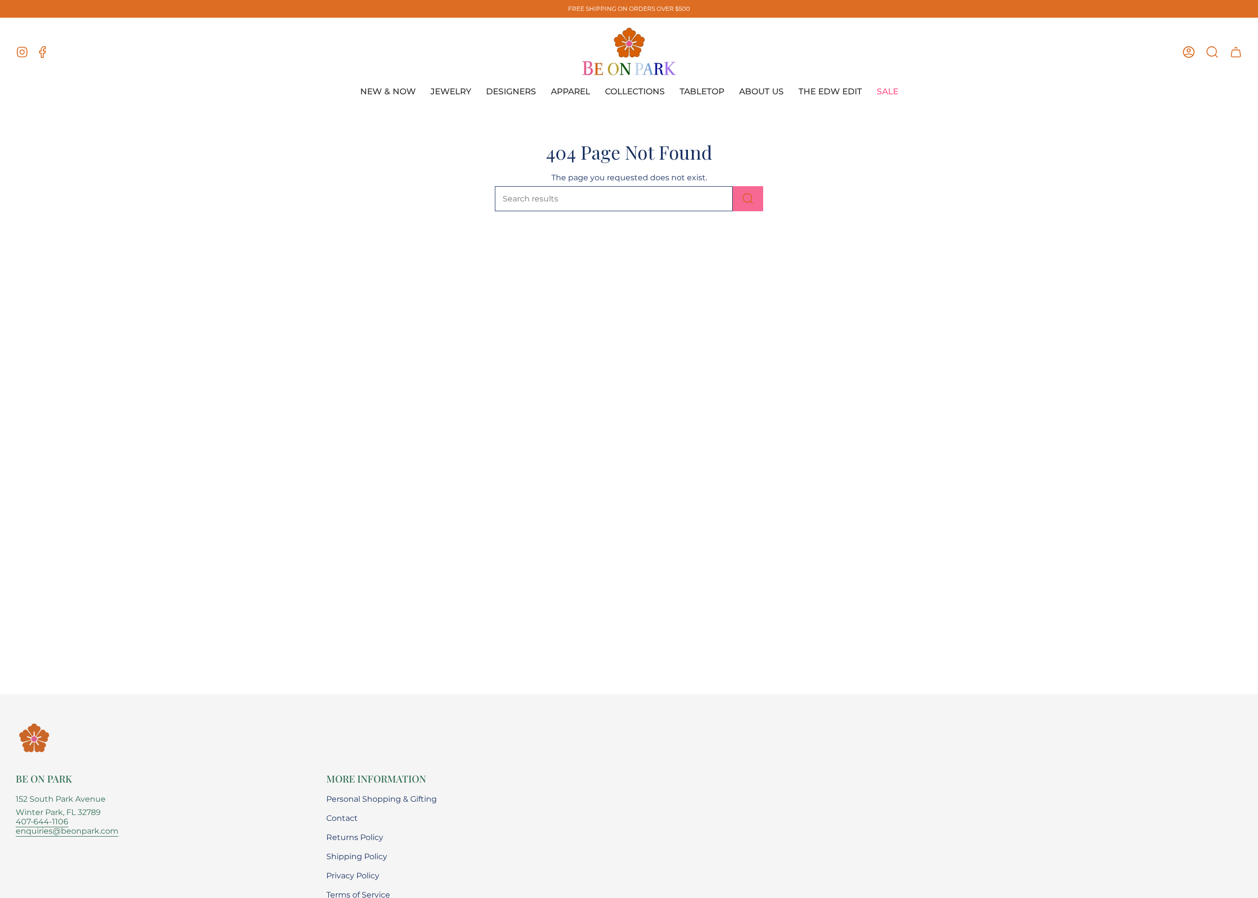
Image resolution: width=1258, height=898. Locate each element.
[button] (1212, 52)
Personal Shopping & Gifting (381, 799)
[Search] (748, 198)
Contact (342, 818)
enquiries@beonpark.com (67, 831)
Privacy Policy (352, 875)
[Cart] (1236, 52)
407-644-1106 (42, 821)
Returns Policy (354, 837)
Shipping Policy (356, 856)
